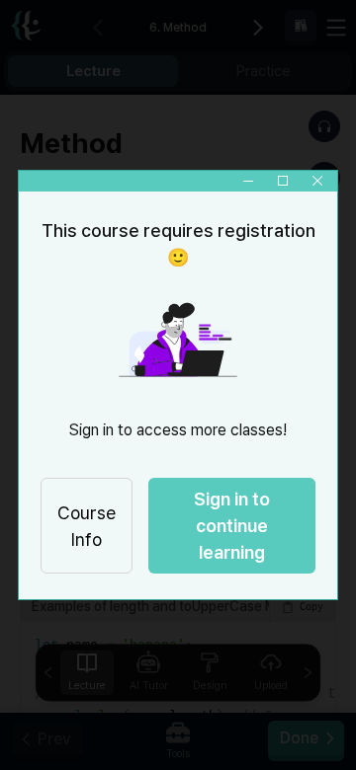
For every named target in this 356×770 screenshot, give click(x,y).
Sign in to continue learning (232, 526)
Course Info (86, 526)
